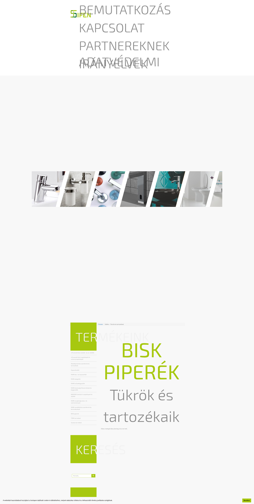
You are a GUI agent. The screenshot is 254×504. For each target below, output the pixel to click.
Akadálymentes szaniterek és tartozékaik (80, 364)
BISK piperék (75, 414)
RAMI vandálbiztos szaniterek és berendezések (81, 408)
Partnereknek (124, 45)
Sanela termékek (76, 422)
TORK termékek (76, 418)
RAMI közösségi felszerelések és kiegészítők (81, 389)
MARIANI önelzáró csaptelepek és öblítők (81, 395)
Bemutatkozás (125, 9)
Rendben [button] (247, 500)
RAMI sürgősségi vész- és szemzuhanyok (79, 402)
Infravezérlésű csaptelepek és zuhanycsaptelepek (80, 358)
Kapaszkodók (75, 370)
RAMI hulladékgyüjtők (78, 383)
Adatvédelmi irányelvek (119, 62)
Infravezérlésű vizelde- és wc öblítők (82, 353)
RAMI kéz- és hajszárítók (79, 374)
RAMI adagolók (75, 379)
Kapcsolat (112, 27)
